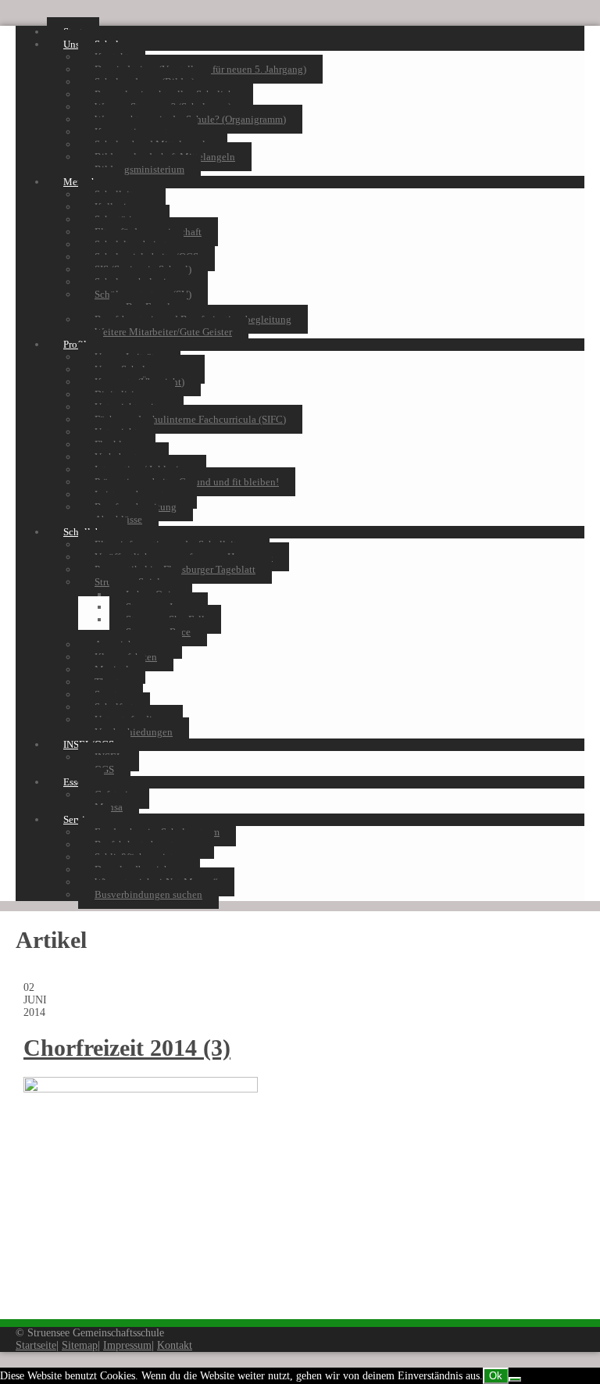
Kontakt (174, 1345)
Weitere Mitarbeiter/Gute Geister (163, 332)
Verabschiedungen (134, 732)
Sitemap (80, 1345)
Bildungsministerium (139, 169)
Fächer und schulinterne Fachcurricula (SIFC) (190, 419)
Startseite (36, 1345)
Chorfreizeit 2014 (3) (126, 1047)
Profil (75, 344)
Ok (495, 1376)
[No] (515, 1379)
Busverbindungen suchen (148, 894)
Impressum (127, 1345)
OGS (104, 769)
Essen (75, 782)
